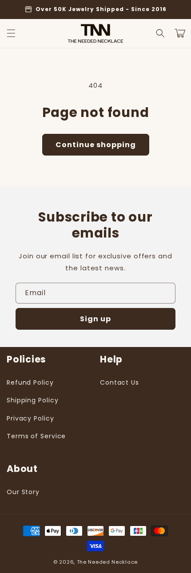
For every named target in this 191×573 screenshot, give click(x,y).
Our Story (23, 491)
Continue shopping (96, 145)
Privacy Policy (30, 418)
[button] (11, 33)
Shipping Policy (33, 400)
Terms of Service (36, 436)
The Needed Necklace (107, 561)
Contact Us (119, 382)
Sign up (95, 319)
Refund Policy (30, 382)
